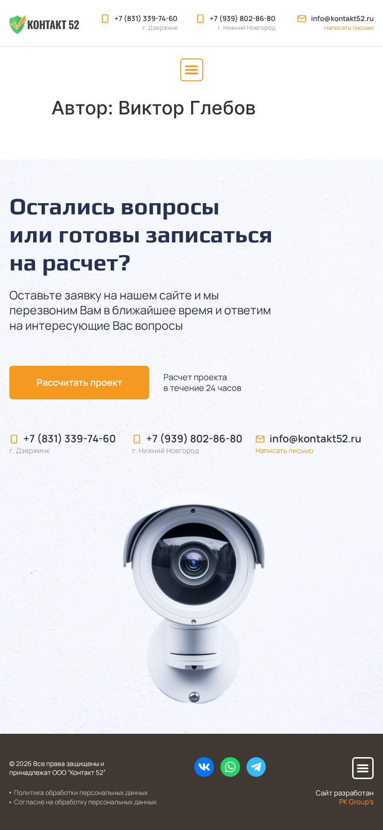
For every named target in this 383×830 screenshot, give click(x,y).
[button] (191, 69)
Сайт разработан (345, 797)
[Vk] (204, 767)
